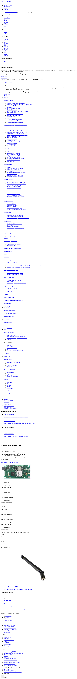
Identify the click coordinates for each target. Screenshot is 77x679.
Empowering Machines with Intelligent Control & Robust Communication (24, 265)
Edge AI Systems (11, 245)
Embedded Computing (8, 100)
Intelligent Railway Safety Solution (15, 274)
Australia (6, 39)
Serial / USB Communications (14, 157)
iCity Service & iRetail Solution (14, 224)
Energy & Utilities (7, 251)
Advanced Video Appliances (13, 194)
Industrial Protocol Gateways (13, 154)
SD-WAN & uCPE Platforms (14, 186)
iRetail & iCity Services (9, 277)
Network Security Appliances (14, 185)
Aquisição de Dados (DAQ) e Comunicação (17, 131)
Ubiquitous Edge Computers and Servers (16, 283)
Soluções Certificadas (12, 143)
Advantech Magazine (12, 365)
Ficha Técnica (4, 462)
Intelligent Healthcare (8, 201)
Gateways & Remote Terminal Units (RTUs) (17, 135)
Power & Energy (11, 140)
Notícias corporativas (9, 626)
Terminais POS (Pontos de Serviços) (15, 228)
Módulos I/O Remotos (12, 137)
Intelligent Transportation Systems (11, 270)
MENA (5, 61)
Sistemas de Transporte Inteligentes (15, 176)
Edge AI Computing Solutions (14, 244)
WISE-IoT (9, 328)
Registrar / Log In (8, 82)
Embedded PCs (10, 107)
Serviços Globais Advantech (9, 310)
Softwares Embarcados (12, 118)
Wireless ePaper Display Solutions (15, 122)
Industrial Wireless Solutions (13, 108)
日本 (5, 45)
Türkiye (5, 54)
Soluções (6, 238)
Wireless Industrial (11, 161)
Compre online (8, 616)
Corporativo (6, 356)
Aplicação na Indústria (9, 640)
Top (3, 676)
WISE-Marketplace (8, 400)
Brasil (6, 9)
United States (7, 18)
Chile (5, 23)
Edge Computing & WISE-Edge (10, 241)
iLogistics (6, 294)
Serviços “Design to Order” (9, 313)
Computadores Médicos (12, 205)
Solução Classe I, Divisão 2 (13, 141)
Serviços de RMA (11, 335)
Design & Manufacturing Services (11, 288)
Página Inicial (7, 404)
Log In (10, 5)
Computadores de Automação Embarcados (17, 132)
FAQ (5, 645)
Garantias (9, 339)
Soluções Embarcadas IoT (13, 120)
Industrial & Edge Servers (9, 259)
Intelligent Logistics (8, 212)
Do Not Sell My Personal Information (13, 672)
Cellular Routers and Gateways (14, 151)
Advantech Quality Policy (9, 316)
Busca (5, 8)
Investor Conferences (12, 375)
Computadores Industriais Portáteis (15, 216)
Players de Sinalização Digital (14, 115)
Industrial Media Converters (13, 153)
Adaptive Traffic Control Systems (15, 273)
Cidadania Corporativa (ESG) (11, 629)
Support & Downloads (8, 332)
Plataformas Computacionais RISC (15, 114)
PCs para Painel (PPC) (12, 139)
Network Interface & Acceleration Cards (16, 184)
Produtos (6, 97)
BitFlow (9, 306)
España (5, 33)
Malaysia (6, 48)
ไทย (5, 52)
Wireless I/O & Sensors (12, 145)
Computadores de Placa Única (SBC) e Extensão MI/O (20, 104)
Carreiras (6, 379)
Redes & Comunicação (8, 179)
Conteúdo (9, 345)
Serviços (6, 307)
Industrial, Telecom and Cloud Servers (16, 182)
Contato (5, 396)
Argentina (6, 22)
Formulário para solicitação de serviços (16, 336)
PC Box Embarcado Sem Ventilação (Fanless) (17, 111)
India (5, 42)
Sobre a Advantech (8, 359)
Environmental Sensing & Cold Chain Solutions (18, 218)
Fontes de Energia (11, 236)
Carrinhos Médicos (11, 204)
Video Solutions (7, 303)
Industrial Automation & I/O (10, 128)
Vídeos (5, 641)
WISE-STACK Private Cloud (14, 188)
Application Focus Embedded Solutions (16, 103)
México (5, 20)
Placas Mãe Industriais (12, 174)
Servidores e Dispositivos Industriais (15, 158)
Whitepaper (6, 638)
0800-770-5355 (8, 620)
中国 (5, 40)
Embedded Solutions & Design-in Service (12, 248)
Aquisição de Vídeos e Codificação (15, 195)
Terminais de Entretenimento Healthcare (16, 209)
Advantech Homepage (6, 1)
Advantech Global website (11, 12)
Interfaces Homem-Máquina (13, 136)
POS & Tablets (10, 225)
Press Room (9, 366)
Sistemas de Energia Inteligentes (14, 208)
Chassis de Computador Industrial (15, 168)
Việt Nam (6, 55)
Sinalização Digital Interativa (13, 226)
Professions (9, 382)
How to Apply (10, 388)
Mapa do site (7, 669)
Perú (5, 26)
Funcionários (6, 393)
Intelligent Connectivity (9, 148)
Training (9, 385)
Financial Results (11, 372)
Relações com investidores (9, 369)
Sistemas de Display (11, 116)
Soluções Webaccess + (12, 144)
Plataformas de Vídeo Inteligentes (15, 175)
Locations (9, 386)
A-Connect (6, 402)
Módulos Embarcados (12, 110)
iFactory (5, 254)
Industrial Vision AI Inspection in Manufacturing (18, 267)
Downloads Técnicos (13, 462)
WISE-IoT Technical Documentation (15, 350)
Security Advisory (7, 353)
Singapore (6, 49)
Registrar (6, 5)
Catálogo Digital (7, 644)
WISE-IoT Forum (11, 349)
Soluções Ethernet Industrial (13, 160)
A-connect (6, 646)
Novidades (6, 642)
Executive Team (10, 363)
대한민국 (6, 46)
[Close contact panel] (1, 595)
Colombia (6, 24)
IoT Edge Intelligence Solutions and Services (13, 300)
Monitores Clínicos (11, 206)
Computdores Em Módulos (13, 105)
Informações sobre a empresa (13, 362)
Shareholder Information (12, 376)
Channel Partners (7, 322)
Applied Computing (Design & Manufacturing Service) (15, 125)
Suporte (5, 329)
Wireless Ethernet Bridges (10, 408)
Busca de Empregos (8, 630)
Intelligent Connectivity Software (14, 156)
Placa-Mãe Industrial (11, 112)
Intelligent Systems (8, 164)
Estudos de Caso (8, 637)
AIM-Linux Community (12, 348)
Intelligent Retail (7, 221)
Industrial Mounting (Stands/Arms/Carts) (12, 231)
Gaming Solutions (7, 291)
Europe (5, 32)
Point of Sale (10, 281)
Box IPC (9, 167)
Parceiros (6, 319)
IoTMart (6, 399)
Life (8, 383)
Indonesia (6, 43)
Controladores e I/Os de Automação (15, 133)
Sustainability (6, 390)
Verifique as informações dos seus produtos (17, 338)
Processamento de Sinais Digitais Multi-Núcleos (18, 198)
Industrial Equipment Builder (10, 262)
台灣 (5, 51)
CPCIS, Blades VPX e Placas (14, 170)
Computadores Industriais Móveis (15, 215)
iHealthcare (6, 257)
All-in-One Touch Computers (14, 280)
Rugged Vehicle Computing (9, 286)
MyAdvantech (7, 6)
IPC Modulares (10, 171)
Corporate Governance (12, 374)
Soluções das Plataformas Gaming (15, 119)
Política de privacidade (9, 670)
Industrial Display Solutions (9, 297)
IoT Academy (10, 346)
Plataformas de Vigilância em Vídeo (15, 196)
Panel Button (4, 78)
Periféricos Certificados (9, 233)
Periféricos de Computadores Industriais (16, 172)
